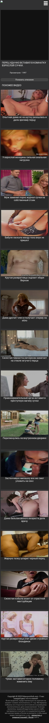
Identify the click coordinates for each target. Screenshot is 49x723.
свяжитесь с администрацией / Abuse (27, 716)
